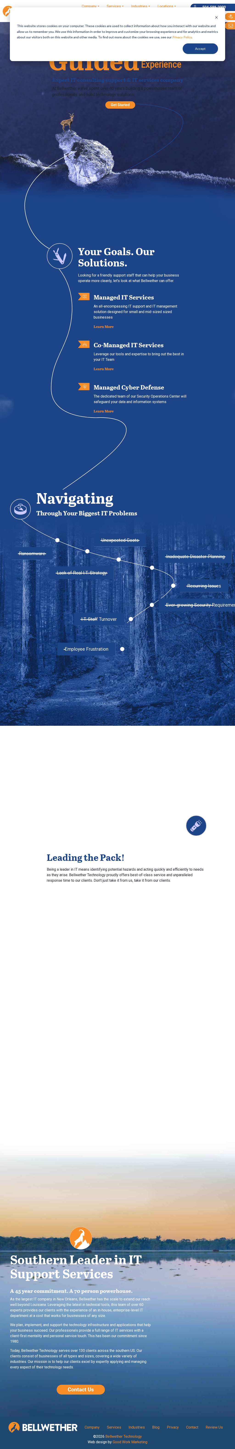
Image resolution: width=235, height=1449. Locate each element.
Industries (139, 6)
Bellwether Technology (123, 1436)
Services (114, 6)
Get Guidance (143, 665)
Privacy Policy (182, 37)
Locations (165, 6)
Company (89, 6)
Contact (192, 1427)
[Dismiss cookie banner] (216, 17)
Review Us (214, 1427)
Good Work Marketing (130, 1442)
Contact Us (81, 1389)
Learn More (104, 326)
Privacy (173, 1427)
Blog (155, 1427)
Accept (200, 49)
